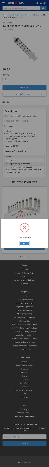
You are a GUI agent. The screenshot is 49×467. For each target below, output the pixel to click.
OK (24, 243)
